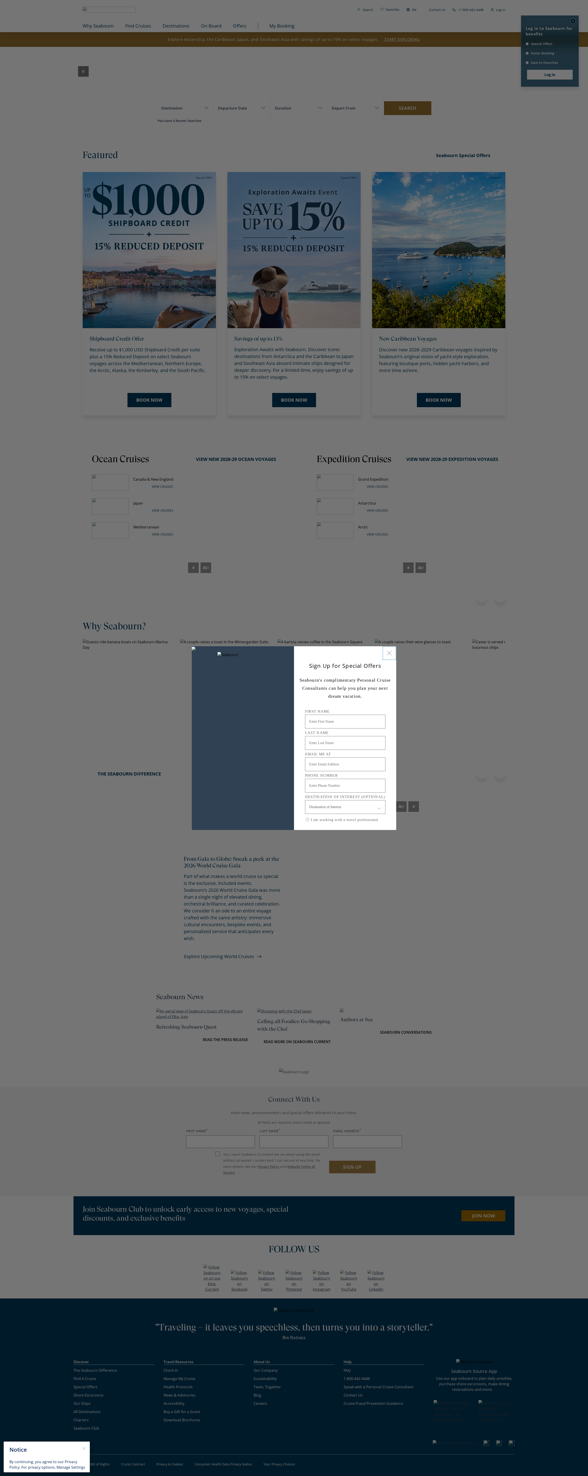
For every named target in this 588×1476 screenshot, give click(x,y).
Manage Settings (71, 1467)
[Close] (389, 653)
